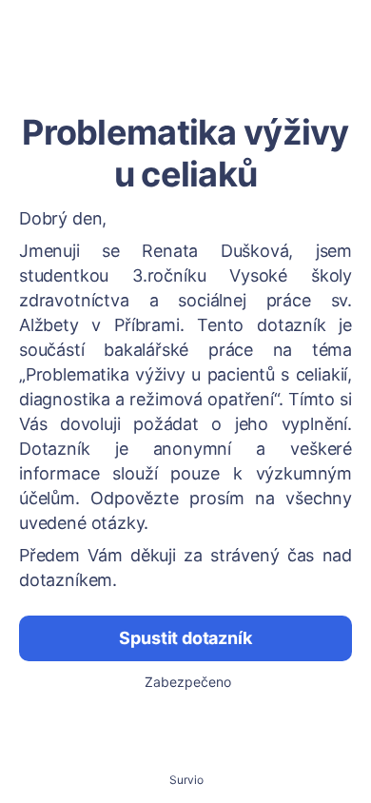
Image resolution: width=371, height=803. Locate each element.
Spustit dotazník (185, 638)
